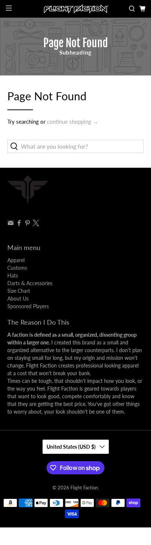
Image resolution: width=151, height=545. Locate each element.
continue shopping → (72, 121)
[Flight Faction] (75, 9)
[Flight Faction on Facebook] (19, 224)
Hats (12, 275)
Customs (17, 268)
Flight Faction (84, 487)
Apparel (16, 260)
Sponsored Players (28, 306)
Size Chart (18, 291)
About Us (18, 298)
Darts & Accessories (29, 283)
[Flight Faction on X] (36, 224)
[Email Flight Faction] (10, 224)
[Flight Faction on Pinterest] (27, 224)
